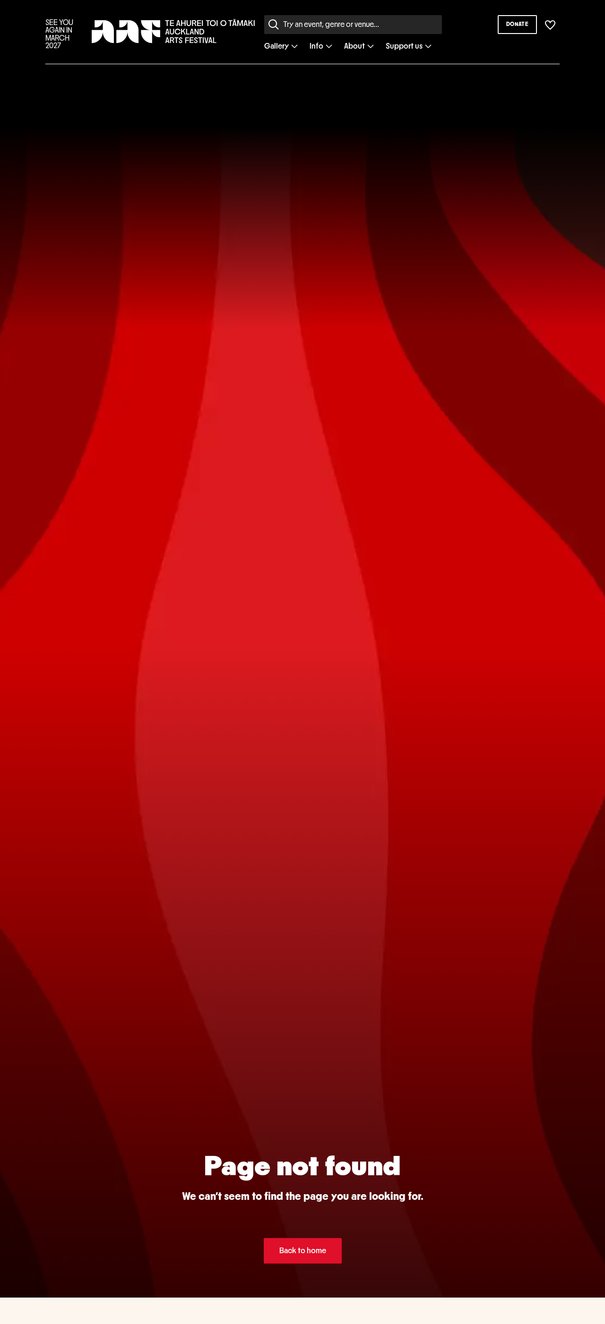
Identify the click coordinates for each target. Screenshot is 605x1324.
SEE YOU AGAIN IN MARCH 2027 (59, 34)
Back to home (302, 1251)
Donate (517, 24)
